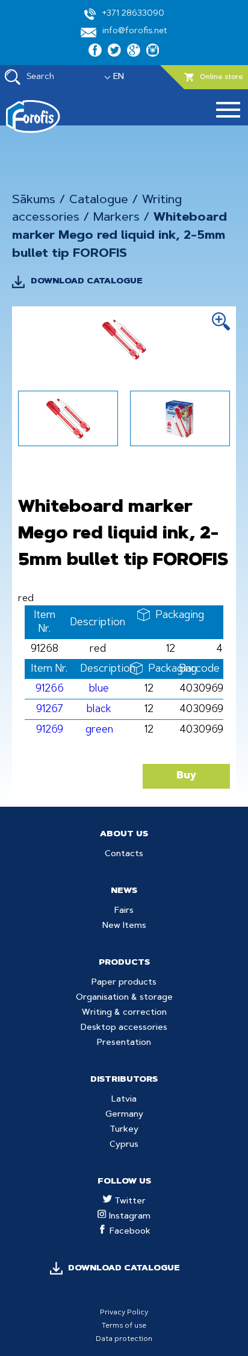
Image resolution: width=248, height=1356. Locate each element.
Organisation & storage (124, 998)
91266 (50, 689)
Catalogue (98, 200)
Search (40, 77)
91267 (49, 709)
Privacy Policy (124, 1312)
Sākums (33, 200)
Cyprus (124, 1145)
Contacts (124, 854)
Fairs (124, 911)
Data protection (124, 1339)
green (99, 730)
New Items (124, 926)
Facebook (128, 1232)
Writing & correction (124, 1013)
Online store (221, 77)
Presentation (124, 1043)
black (99, 709)
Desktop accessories (124, 1028)
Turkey (124, 1130)
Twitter (129, 1201)
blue (99, 689)
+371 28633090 (133, 14)
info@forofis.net (134, 31)
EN (118, 77)
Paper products (124, 983)
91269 (49, 730)
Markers (116, 218)
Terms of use (124, 1325)
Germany (124, 1115)
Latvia (124, 1100)
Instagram (128, 1217)
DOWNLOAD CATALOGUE (87, 281)
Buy (186, 776)
